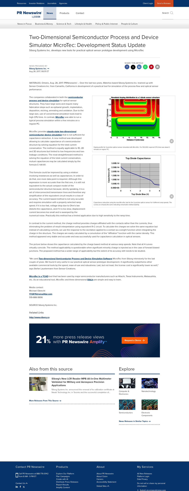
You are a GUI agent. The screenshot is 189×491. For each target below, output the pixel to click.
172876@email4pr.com (40, 294)
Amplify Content (63, 487)
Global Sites (102, 486)
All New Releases (144, 473)
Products (64, 13)
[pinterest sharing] (151, 67)
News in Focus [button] (24, 23)
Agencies (63, 3)
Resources (21, 3)
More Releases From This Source (44, 400)
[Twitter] (23, 486)
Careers (100, 479)
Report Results (62, 484)
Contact (80, 13)
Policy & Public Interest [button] (106, 23)
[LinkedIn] (17, 486)
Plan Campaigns (63, 476)
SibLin (90, 279)
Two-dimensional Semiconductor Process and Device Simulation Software (75, 258)
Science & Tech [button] (63, 23)
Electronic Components (147, 414)
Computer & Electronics (124, 393)
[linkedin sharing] (139, 67)
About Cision (102, 476)
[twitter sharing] (133, 67)
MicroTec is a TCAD (38, 276)
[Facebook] (20, 486)
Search (165, 13)
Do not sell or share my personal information (151, 485)
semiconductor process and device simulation (56, 99)
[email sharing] (157, 67)
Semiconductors (126, 412)
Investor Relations (36, 3)
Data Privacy (142, 479)
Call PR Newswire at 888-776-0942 (33, 473)
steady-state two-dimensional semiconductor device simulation (52, 133)
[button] (133, 119)
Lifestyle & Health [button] (83, 23)
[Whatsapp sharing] (145, 67)
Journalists (51, 3)
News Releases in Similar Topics (133, 421)
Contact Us (21, 483)
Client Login (148, 3)
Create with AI (62, 479)
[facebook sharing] (127, 67)
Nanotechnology (149, 391)
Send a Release (164, 3)
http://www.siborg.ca (39, 317)
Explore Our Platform (65, 473)
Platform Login (143, 476)
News (50, 13)
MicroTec (59, 117)
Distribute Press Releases (67, 481)
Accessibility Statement (106, 481)
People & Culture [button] (129, 23)
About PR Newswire (105, 473)
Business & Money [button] (44, 23)
